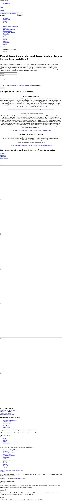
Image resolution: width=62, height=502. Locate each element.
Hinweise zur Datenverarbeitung (19, 85)
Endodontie (6, 425)
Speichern (3, 481)
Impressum (6, 41)
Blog (4, 438)
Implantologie (6, 427)
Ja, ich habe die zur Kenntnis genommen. (22, 85)
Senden (2, 88)
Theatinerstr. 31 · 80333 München (8, 410)
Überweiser (6, 18)
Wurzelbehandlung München (10, 26)
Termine (2, 10)
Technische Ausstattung (9, 32)
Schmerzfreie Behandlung (9, 420)
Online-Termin (4, 47)
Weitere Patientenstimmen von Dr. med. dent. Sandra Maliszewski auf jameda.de (31, 130)
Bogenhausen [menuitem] (6, 3)
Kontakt (5, 440)
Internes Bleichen (7, 31)
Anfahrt (5, 21)
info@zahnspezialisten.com (7, 414)
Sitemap (5, 44)
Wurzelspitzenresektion (9, 29)
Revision (5, 28)
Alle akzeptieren (10, 481)
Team (4, 35)
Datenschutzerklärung (19, 478)
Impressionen (6, 19)
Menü (1, 7)
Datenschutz (6, 42)
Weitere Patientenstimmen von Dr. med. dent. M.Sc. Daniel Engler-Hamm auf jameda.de (31, 109)
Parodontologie (7, 423)
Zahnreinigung (7, 421)
